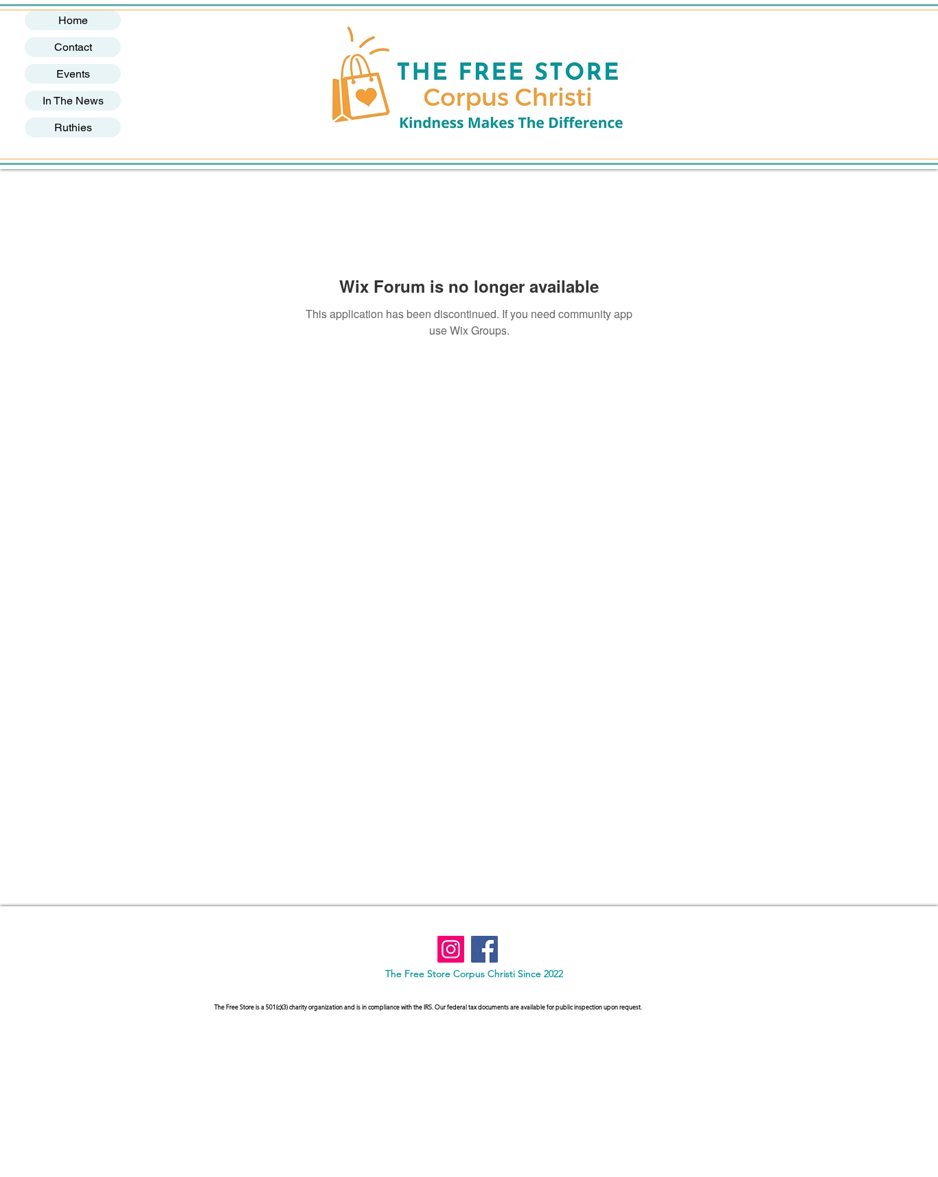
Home (73, 20)
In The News (73, 100)
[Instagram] (450, 949)
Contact (73, 47)
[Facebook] (484, 949)
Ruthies (73, 127)
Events (73, 73)
